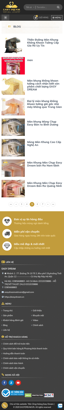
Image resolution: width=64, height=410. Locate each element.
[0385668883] (5, 405)
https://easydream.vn (14, 297)
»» (53, 204)
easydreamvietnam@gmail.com (19, 292)
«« (11, 204)
